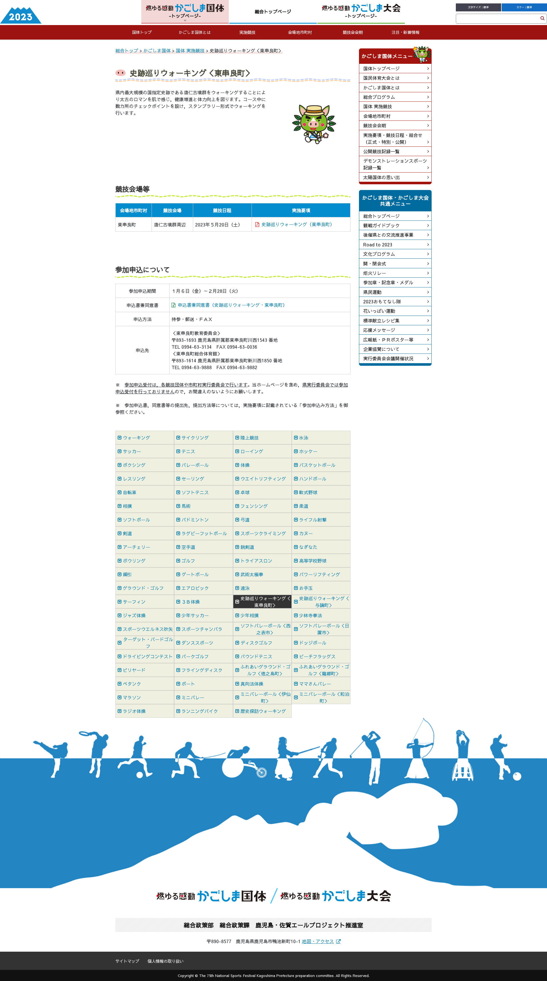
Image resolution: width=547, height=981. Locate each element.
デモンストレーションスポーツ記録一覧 (395, 164)
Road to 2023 (377, 244)
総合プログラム (379, 97)
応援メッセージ (379, 330)
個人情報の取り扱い (165, 961)
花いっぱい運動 (379, 311)
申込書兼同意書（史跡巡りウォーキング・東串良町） (232, 305)
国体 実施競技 (190, 50)
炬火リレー (374, 273)
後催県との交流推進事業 (388, 235)
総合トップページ (381, 216)
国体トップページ (381, 68)
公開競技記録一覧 (381, 151)
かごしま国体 (157, 50)
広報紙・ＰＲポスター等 (388, 339)
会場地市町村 (300, 32)
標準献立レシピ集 (381, 320)
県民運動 (372, 292)
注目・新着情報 (405, 32)
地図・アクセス (318, 941)
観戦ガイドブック (381, 225)
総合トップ (126, 50)
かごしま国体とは (195, 32)
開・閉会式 (374, 263)
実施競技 (247, 32)
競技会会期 (353, 32)
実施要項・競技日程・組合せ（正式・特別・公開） (393, 138)
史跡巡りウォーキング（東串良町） (298, 224)
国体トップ (142, 32)
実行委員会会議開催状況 (388, 358)
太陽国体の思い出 (381, 177)
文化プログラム (379, 254)
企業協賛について (381, 349)
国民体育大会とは (381, 78)
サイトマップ (127, 961)
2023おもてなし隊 (382, 301)
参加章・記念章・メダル (388, 282)
